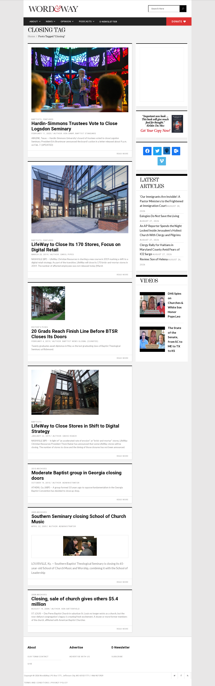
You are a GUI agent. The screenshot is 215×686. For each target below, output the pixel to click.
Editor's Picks (39, 327)
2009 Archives (39, 512)
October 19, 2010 (40, 483)
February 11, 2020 (41, 133)
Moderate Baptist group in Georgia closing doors (76, 475)
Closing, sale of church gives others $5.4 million (74, 601)
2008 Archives (39, 595)
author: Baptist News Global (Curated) (75, 341)
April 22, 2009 (39, 526)
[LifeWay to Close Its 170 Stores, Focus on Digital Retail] (79, 199)
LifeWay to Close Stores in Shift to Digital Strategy (75, 428)
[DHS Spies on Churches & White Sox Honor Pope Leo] (152, 316)
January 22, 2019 (40, 436)
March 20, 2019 (39, 254)
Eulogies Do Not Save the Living (159, 216)
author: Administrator (66, 483)
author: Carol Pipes (62, 254)
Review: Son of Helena (154, 259)
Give (30, 664)
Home (31, 36)
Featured (48, 119)
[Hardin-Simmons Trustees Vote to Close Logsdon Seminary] (79, 79)
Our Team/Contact (38, 657)
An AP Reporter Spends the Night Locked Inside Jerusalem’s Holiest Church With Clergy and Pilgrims (161, 230)
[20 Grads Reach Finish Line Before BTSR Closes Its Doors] (79, 303)
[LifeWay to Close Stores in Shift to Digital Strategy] (79, 392)
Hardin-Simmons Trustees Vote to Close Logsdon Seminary (74, 126)
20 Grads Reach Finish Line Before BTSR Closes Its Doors (74, 333)
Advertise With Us (80, 657)
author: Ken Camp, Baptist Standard (75, 133)
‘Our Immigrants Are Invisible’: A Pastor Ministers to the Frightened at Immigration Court (161, 201)
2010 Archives (39, 469)
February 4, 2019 (40, 341)
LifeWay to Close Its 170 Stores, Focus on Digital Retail (75, 247)
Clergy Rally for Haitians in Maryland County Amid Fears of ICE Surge (160, 249)
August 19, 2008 (40, 609)
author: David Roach (65, 436)
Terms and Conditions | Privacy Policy (46, 683)
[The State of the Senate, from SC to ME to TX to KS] (152, 351)
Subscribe (117, 657)
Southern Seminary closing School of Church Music (78, 519)
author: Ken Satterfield (66, 609)
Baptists (36, 119)
